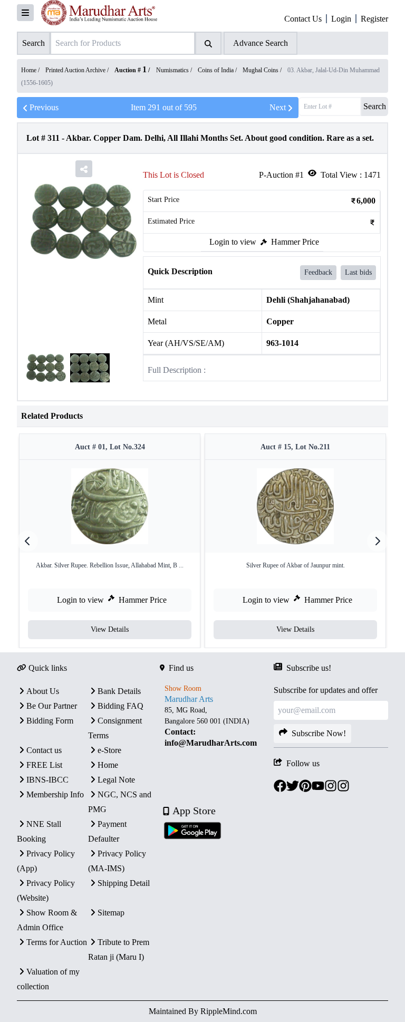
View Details (110, 629)
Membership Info (55, 794)
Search (374, 106)
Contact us (44, 750)
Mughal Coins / (263, 70)
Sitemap (111, 912)
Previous (44, 107)
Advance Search (260, 42)
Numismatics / (175, 70)
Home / (31, 70)
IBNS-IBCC (47, 779)
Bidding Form (49, 720)
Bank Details (119, 691)
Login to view (232, 241)
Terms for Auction (56, 942)
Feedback (318, 272)
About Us (42, 691)
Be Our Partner (51, 705)
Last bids (358, 272)
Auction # (130, 70)
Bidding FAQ (120, 705)
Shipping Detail (124, 883)
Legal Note (116, 779)
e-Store (109, 750)
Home (108, 764)
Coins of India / (218, 70)
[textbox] (217, 727)
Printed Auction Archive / (77, 70)
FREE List (44, 764)
